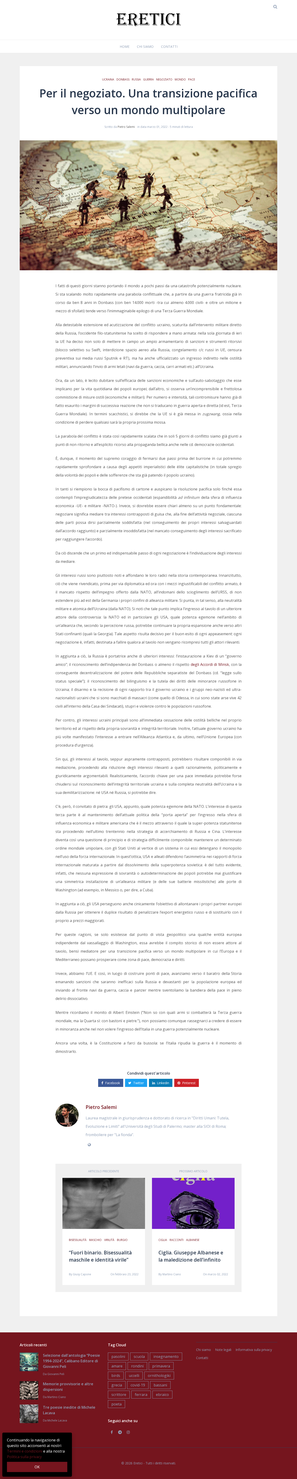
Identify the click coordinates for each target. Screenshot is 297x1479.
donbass (122, 79)
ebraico (162, 1394)
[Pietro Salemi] (67, 1114)
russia (136, 79)
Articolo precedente (103, 1171)
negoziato (164, 79)
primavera (161, 1366)
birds (115, 1375)
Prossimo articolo (193, 1171)
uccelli (134, 1375)
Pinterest (189, 1083)
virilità (109, 1240)
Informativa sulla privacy (254, 1349)
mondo (180, 79)
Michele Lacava (57, 1420)
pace (191, 79)
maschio (95, 1240)
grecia (116, 1385)
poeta (116, 1404)
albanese (192, 1240)
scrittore (118, 1394)
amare (117, 1366)
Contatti (169, 46)
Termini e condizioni (24, 1451)
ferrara (141, 1394)
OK (37, 1466)
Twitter (138, 1083)
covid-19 (138, 1385)
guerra (148, 79)
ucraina (108, 79)
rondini (137, 1366)
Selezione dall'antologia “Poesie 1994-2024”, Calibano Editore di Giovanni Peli (71, 1361)
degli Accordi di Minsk (210, 664)
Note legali (223, 1349)
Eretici (137, 1463)
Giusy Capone (82, 1274)
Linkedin (163, 1083)
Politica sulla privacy (24, 1456)
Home (124, 46)
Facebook (112, 1083)
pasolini (118, 1356)
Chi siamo (145, 46)
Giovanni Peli (55, 1374)
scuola (139, 1356)
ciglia (162, 1240)
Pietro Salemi (126, 127)
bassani (160, 1385)
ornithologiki (159, 1375)
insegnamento (166, 1356)
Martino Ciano (171, 1274)
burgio (122, 1240)
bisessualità (78, 1240)
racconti (177, 1240)
